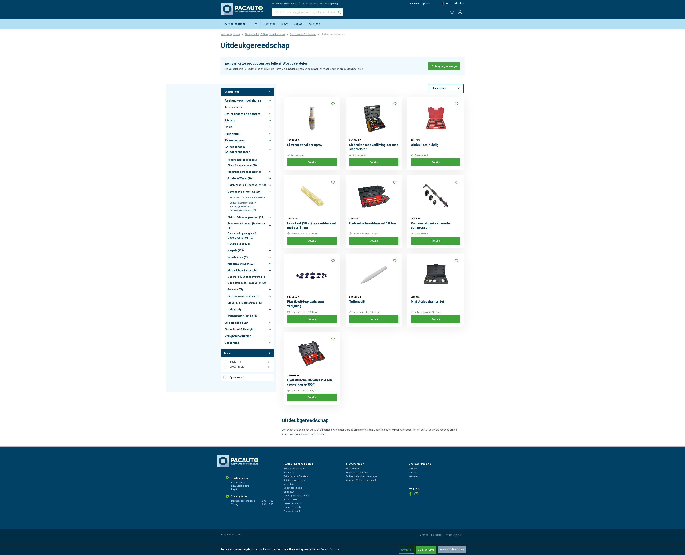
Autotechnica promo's (294, 480)
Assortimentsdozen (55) (242, 159)
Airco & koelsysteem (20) (242, 165)
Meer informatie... (331, 549)
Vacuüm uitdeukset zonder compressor (431, 225)
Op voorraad (236, 377)
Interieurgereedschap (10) (242, 206)
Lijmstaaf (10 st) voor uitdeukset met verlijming (311, 225)
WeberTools (249, 366)
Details (312, 162)
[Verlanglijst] (451, 11)
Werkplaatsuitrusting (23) (243, 315)
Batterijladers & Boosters (296, 476)
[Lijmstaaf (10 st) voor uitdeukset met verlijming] (312, 196)
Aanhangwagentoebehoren (297, 495)
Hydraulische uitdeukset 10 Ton (372, 223)
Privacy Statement (453, 535)
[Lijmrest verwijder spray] (312, 118)
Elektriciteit (289, 472)
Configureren (426, 549)
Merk (227, 353)
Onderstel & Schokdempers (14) (247, 276)
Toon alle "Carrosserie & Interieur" (248, 197)
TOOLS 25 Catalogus (294, 468)
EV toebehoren (291, 499)
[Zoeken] (339, 12)
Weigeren (406, 549)
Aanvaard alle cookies (451, 549)
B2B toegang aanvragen (444, 66)
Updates (426, 3)
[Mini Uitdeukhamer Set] (435, 275)
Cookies (424, 535)
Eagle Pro (249, 361)
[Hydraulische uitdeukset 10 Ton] (374, 196)
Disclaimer (436, 535)
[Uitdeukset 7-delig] (435, 118)
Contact (412, 472)
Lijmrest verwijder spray (304, 145)
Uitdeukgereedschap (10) (243, 210)
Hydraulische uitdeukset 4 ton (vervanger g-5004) (309, 382)
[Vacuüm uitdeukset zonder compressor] (435, 196)
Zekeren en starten (293, 503)
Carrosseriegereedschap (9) (243, 203)
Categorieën (231, 91)
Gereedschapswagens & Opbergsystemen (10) (242, 235)
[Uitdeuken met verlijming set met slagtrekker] (374, 118)
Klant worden (352, 468)
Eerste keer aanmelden (357, 472)
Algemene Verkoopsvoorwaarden (362, 480)
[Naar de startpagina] (243, 11)
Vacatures (415, 3)
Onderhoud (289, 492)
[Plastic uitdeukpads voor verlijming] (312, 275)
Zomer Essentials (292, 507)
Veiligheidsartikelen (293, 488)
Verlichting (289, 484)
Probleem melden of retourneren (361, 476)
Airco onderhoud (292, 511)
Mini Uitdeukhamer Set (427, 301)
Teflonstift (357, 301)
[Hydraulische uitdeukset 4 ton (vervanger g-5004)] (312, 353)
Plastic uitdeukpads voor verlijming (305, 304)
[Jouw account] (459, 12)
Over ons (413, 468)
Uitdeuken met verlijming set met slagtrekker (373, 147)
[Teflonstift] (374, 275)
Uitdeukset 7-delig (424, 145)
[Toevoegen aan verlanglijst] (333, 103)
